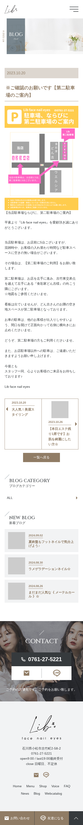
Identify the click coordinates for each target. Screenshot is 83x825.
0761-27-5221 (45, 659)
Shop (43, 786)
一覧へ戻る (41, 457)
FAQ (67, 786)
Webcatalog (53, 793)
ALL (10, 498)
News (25, 793)
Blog (37, 793)
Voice (55, 786)
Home (17, 786)
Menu (30, 786)
